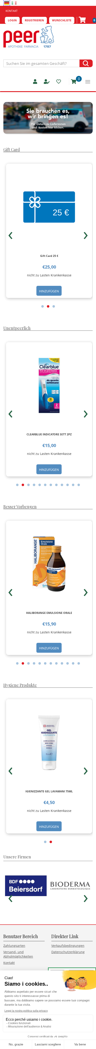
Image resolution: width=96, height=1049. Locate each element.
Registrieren (34, 20)
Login (12, 20)
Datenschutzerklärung (68, 952)
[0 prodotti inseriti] (72, 81)
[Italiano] (14, 3)
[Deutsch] (6, 3)
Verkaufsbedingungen (67, 945)
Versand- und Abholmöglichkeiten (18, 954)
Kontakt (12, 11)
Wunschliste (61, 20)
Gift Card (11, 149)
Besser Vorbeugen (20, 506)
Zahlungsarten (14, 945)
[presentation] (10, 233)
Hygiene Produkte (20, 685)
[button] (42, 306)
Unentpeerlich (17, 328)
